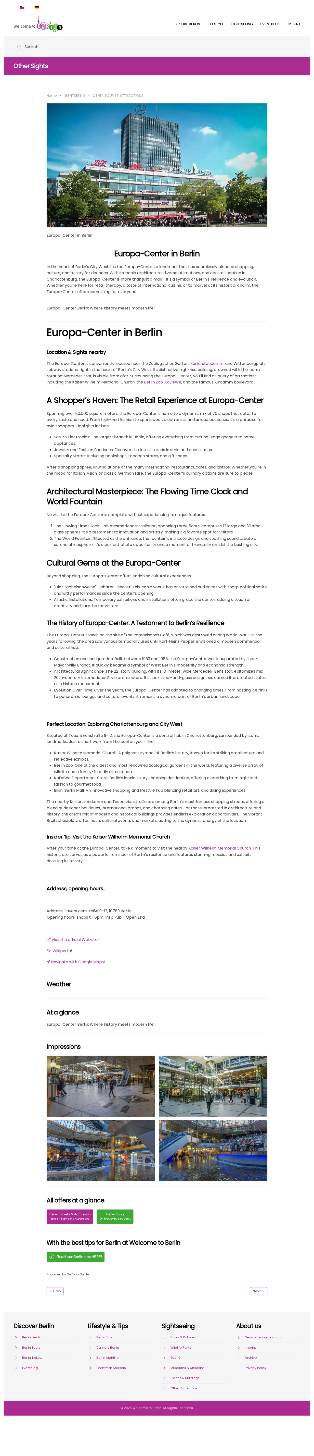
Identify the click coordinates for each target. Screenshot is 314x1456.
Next (256, 1291)
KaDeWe (173, 382)
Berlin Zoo (153, 382)
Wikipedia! (62, 951)
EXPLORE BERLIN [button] (186, 24)
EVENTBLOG (270, 24)
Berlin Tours (115, 1216)
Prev (57, 1291)
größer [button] (101, 1086)
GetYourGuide (78, 1274)
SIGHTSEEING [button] (242, 24)
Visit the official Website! (75, 939)
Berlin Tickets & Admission (70, 1216)
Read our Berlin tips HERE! (79, 1256)
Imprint (294, 24)
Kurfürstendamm (206, 363)
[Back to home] (38, 24)
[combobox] (42, 46)
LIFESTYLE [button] (216, 24)
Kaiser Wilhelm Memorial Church (219, 848)
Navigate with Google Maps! (78, 962)
